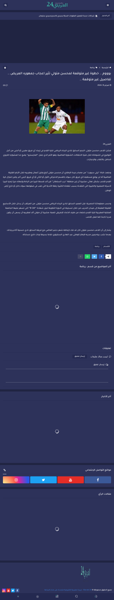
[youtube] (70, 479)
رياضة (92, 68)
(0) (4, 86)
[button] (101, 256)
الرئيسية (105, 68)
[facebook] (98, 479)
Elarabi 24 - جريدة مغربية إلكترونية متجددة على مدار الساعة (68, 590)
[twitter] (43, 479)
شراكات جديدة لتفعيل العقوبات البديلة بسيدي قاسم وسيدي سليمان (67, 16)
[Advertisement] (57, 41)
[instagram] (16, 479)
